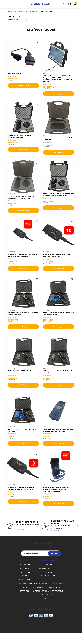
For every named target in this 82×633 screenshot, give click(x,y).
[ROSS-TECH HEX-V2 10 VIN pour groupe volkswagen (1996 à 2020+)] (58, 234)
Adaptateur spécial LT (15, 73)
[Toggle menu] (6, 4)
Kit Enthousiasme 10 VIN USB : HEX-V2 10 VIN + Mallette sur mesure (58, 372)
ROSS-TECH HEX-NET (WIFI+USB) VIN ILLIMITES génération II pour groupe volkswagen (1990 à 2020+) (56, 489)
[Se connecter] (69, 4)
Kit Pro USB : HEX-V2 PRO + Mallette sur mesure (21, 372)
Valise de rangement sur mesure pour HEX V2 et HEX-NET (58, 139)
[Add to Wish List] (37, 42)
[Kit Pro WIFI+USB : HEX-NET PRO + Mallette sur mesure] (23, 409)
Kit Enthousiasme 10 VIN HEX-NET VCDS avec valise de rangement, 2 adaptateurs (58, 194)
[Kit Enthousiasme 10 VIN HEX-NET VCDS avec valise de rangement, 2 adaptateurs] (58, 176)
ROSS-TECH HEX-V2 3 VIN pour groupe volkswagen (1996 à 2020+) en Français (21, 488)
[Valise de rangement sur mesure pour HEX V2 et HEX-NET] (58, 118)
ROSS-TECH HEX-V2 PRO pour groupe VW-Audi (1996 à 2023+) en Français (22, 255)
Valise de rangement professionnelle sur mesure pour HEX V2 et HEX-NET (21, 197)
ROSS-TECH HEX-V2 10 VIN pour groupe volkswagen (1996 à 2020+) (56, 255)
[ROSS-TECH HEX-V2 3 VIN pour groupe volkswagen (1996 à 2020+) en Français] (23, 467)
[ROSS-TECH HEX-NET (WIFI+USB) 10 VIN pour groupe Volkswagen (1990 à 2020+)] (58, 409)
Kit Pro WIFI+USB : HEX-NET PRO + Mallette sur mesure (22, 430)
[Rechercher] (64, 4)
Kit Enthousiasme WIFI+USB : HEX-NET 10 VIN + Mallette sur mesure (58, 313)
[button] (41, 623)
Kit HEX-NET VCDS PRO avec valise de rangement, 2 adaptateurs (21, 136)
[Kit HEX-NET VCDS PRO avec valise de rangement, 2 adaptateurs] (23, 118)
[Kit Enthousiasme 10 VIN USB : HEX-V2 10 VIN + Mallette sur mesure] (58, 351)
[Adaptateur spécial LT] (23, 56)
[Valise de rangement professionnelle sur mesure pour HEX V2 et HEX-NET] (23, 176)
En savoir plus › (21, 529)
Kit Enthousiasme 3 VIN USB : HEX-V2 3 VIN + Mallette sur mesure (23, 313)
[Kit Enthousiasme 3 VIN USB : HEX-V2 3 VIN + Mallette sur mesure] (23, 292)
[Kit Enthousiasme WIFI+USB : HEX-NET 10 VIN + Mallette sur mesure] (58, 292)
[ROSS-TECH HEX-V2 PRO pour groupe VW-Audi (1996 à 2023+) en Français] (23, 234)
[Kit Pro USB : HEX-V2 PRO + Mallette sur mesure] (23, 351)
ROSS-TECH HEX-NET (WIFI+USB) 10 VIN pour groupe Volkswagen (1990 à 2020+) (58, 430)
